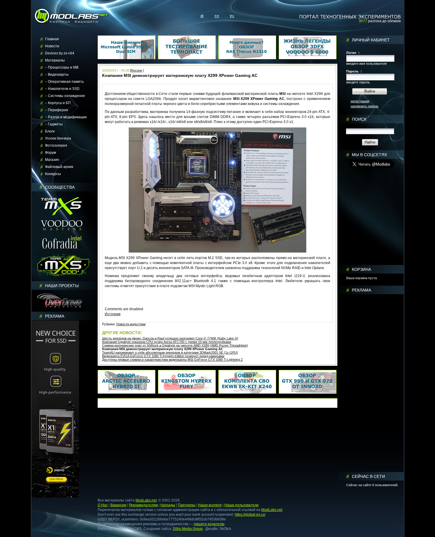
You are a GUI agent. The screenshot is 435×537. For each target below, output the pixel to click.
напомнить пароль (364, 106)
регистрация (360, 101)
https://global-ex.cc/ (250, 514)
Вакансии (118, 505)
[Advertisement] (371, 383)
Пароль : (354, 71)
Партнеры (186, 505)
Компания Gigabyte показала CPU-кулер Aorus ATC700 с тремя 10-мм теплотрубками (166, 342)
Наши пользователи (241, 505)
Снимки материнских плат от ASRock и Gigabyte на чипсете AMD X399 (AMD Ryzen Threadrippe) (175, 345)
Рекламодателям (143, 505)
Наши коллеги (210, 505)
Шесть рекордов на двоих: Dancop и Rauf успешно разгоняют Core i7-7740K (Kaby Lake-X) (170, 338)
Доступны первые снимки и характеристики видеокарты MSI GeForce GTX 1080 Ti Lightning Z (172, 359)
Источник (112, 314)
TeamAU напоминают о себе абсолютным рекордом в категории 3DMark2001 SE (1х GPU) (170, 352)
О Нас (103, 505)
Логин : (353, 52)
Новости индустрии (131, 324)
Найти (370, 142)
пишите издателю (209, 524)
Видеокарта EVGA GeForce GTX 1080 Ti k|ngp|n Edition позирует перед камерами (163, 356)
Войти (369, 91)
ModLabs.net (146, 500)
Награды (167, 505)
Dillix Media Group (188, 529)
